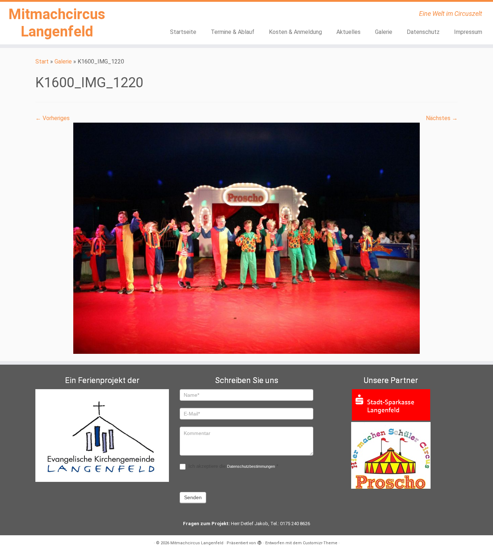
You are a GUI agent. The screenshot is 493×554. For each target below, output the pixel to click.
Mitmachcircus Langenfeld (56, 23)
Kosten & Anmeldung (295, 31)
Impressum (468, 31)
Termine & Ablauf (232, 31)
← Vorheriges (52, 118)
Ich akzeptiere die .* (232, 466)
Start (42, 61)
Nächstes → (442, 118)
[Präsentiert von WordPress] (259, 541)
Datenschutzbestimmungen (251, 466)
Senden (193, 497)
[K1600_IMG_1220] (246, 237)
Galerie (383, 31)
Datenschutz (423, 31)
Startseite (183, 31)
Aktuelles (348, 31)
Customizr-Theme (320, 543)
